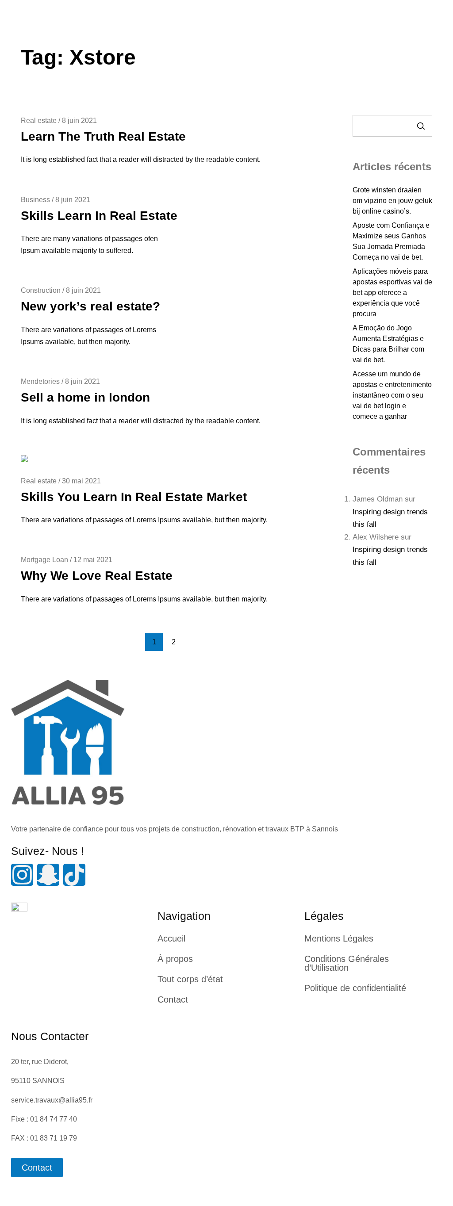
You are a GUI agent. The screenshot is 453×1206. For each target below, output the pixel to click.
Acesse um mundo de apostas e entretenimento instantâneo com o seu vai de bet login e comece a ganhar (392, 395)
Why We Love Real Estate (97, 575)
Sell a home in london (85, 397)
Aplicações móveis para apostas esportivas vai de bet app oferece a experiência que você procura (392, 293)
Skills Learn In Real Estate (99, 215)
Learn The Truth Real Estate (103, 136)
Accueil (171, 938)
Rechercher (421, 126)
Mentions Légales (338, 938)
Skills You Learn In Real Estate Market (134, 497)
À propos (175, 959)
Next (193, 642)
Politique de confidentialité (355, 988)
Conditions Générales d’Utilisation (346, 963)
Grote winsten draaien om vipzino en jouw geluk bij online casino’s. (392, 200)
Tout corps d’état (190, 979)
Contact (172, 999)
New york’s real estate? (90, 306)
